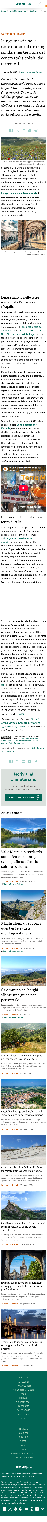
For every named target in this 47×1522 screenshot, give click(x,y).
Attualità (23, 1378)
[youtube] (26, 1509)
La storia (23, 1441)
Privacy (23, 1449)
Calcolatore (23, 1410)
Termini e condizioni (24, 1457)
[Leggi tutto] (44, 812)
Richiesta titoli (23, 1402)
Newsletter (23, 1382)
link (3, 685)
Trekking (41, 748)
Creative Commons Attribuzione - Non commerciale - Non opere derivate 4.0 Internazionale (21, 740)
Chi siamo (23, 1437)
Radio (24, 1394)
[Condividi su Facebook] (11, 130)
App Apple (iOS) (23, 1386)
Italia (34, 748)
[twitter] (10, 1509)
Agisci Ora (23, 1414)
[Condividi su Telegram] (36, 130)
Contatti (23, 1433)
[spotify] (20, 1509)
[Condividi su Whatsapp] (29, 130)
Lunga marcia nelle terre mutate (19, 193)
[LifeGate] (23, 3)
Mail (23, 1445)
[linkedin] (37, 1509)
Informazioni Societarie (23, 1453)
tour (3, 751)
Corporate (23, 1406)
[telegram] (42, 1509)
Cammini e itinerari (13, 34)
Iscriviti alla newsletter (21, 797)
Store (13, 4)
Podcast (23, 1398)
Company (23, 1429)
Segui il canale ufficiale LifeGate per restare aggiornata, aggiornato (20, 722)
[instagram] (31, 1509)
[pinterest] (15, 1509)
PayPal (20, 714)
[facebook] (4, 1509)
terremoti (10, 751)
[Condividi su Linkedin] (23, 130)
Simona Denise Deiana (31, 71)
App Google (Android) (23, 1390)
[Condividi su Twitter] (17, 130)
